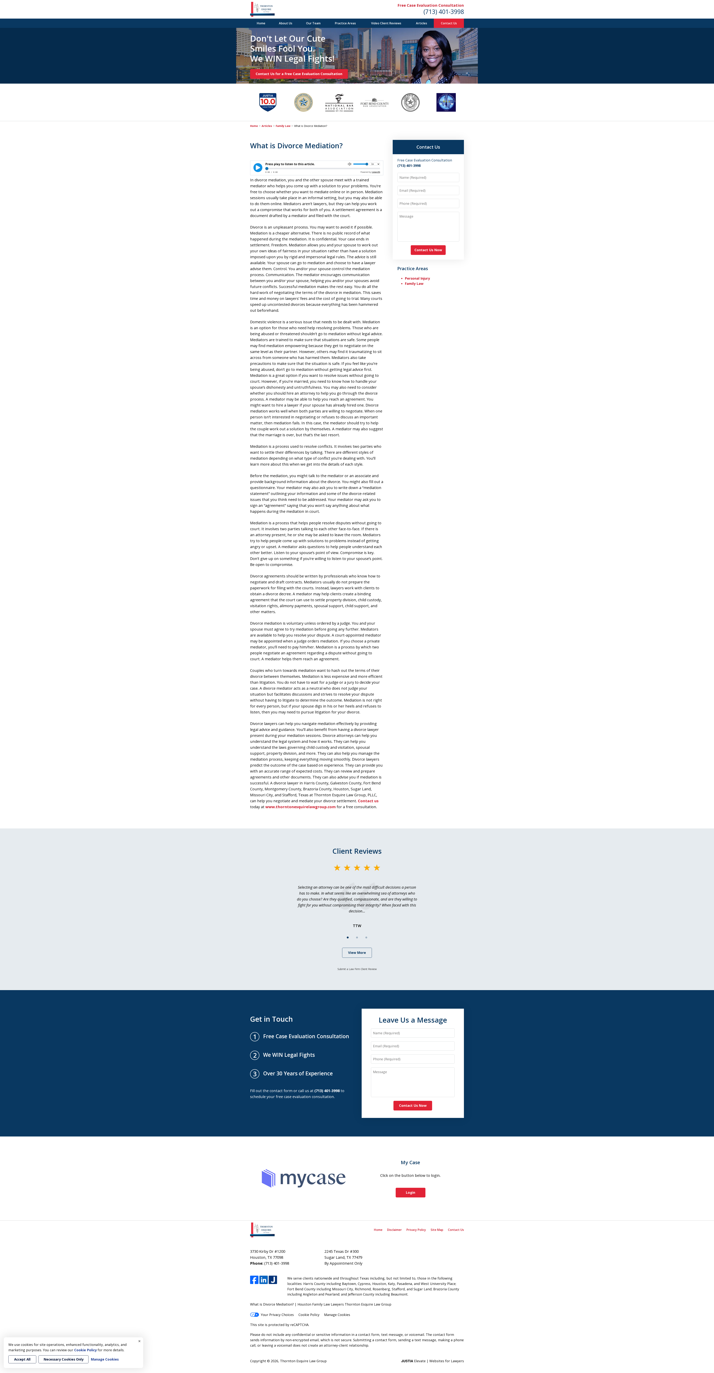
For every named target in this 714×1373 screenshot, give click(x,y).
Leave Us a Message (413, 1020)
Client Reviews (357, 851)
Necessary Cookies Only (63, 1359)
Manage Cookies (337, 1314)
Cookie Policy (308, 1314)
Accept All (22, 1359)
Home (261, 23)
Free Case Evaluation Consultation (431, 5)
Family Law (283, 126)
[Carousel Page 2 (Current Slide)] (357, 937)
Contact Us (449, 23)
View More (357, 952)
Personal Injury (417, 278)
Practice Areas (345, 23)
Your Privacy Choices (277, 1314)
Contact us (368, 800)
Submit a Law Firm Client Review (357, 969)
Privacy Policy (416, 1230)
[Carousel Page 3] (366, 937)
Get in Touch (271, 1019)
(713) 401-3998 (444, 12)
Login (410, 1192)
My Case (410, 1162)
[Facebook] (254, 1280)
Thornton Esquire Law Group (303, 1361)
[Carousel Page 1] (347, 937)
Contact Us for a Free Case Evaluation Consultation (299, 74)
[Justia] (273, 1280)
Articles (421, 23)
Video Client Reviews (386, 23)
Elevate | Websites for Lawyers (432, 1361)
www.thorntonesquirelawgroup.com (300, 806)
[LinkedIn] (263, 1280)
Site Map (437, 1230)
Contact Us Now (428, 250)
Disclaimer (394, 1230)
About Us (285, 23)
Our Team (313, 23)
